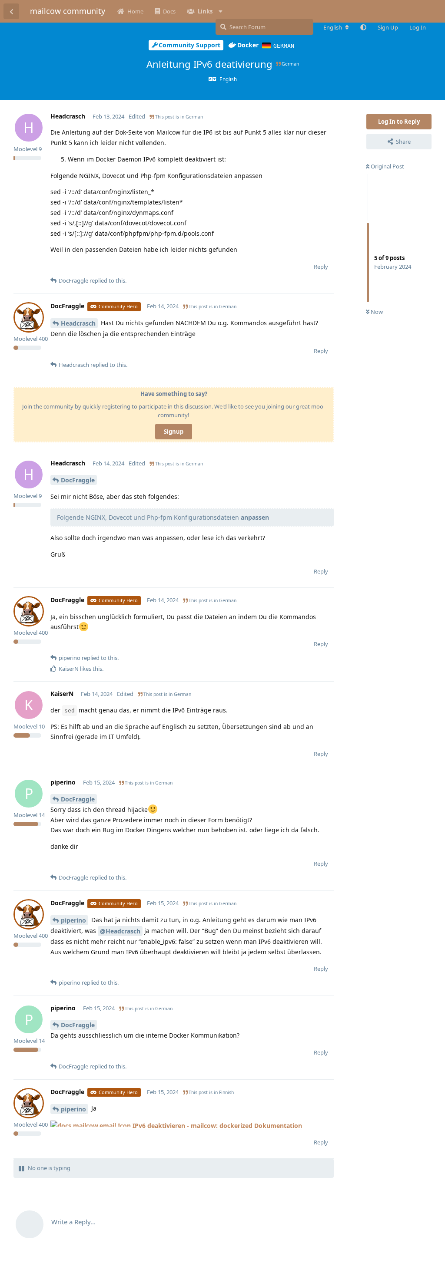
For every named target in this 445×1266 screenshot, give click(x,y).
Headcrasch (78, 323)
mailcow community (67, 11)
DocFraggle (78, 480)
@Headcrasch (120, 931)
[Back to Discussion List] (11, 11)
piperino (73, 920)
